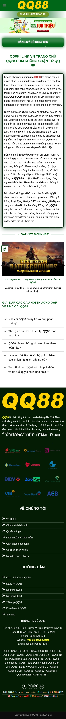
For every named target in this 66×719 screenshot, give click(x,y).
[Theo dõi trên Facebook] (24, 686)
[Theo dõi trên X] (30, 686)
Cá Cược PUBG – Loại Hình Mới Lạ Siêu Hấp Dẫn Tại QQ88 (33, 280)
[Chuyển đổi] (5, 319)
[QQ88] (33, 5)
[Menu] (4, 5)
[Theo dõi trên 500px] (41, 686)
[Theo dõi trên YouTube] (35, 686)
